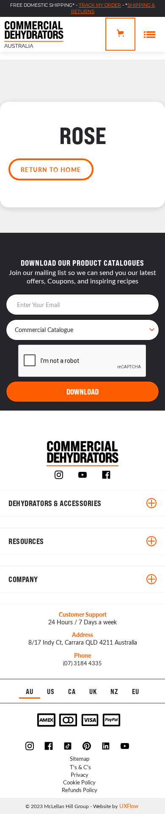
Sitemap (79, 758)
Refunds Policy (79, 789)
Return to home (51, 170)
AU (29, 692)
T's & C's (80, 766)
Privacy (79, 774)
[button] (120, 34)
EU (135, 692)
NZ (114, 692)
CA (72, 692)
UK (93, 692)
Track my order (100, 5)
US (51, 692)
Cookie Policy (79, 782)
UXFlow (128, 805)
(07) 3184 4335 (82, 663)
